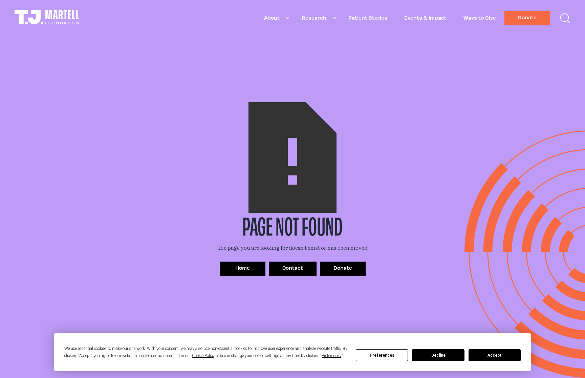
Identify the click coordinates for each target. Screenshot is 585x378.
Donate (527, 17)
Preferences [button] (331, 355)
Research (314, 18)
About (272, 18)
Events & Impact (425, 18)
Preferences (382, 355)
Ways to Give (479, 18)
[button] (274, 18)
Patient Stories (367, 18)
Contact (292, 268)
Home (242, 268)
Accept (495, 355)
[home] (47, 18)
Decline (438, 355)
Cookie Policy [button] (203, 355)
